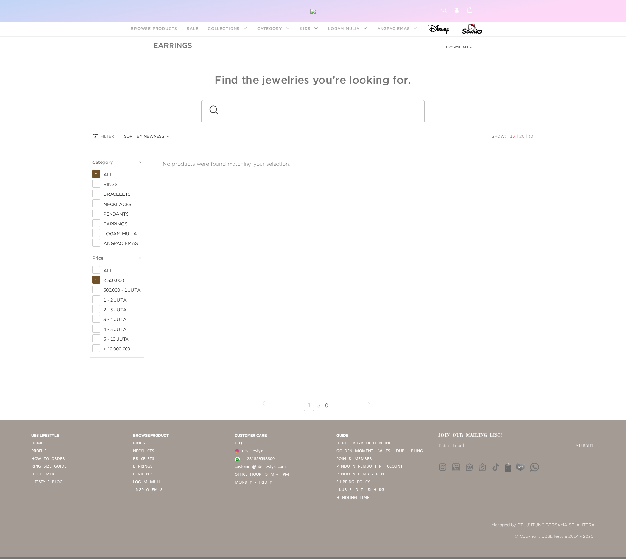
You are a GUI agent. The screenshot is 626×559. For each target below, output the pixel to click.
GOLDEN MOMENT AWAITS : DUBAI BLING (379, 451)
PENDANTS (143, 474)
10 (513, 136)
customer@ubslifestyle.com (260, 466)
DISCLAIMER (42, 474)
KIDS (306, 28)
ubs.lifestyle (251, 451)
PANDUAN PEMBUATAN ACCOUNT (369, 466)
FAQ (238, 443)
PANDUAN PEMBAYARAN (360, 474)
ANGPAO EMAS (394, 28)
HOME (37, 443)
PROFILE (39, 451)
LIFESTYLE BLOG (47, 482)
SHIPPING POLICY (353, 482)
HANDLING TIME (352, 497)
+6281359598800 (257, 459)
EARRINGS (172, 45)
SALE (192, 28)
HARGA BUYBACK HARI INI (363, 443)
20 (522, 136)
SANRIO (471, 28)
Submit (585, 446)
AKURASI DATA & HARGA (361, 490)
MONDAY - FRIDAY (253, 482)
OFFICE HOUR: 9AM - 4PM (262, 474)
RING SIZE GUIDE (49, 466)
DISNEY (436, 28)
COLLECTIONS (224, 28)
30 (530, 136)
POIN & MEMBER (354, 459)
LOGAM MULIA (344, 28)
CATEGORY (270, 28)
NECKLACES (143, 451)
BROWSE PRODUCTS (154, 28)
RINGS (139, 443)
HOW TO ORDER (48, 459)
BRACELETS (143, 459)
